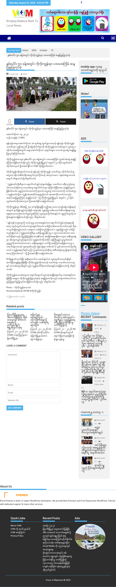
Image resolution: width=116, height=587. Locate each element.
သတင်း (22, 297)
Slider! (85, 93)
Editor (25, 74)
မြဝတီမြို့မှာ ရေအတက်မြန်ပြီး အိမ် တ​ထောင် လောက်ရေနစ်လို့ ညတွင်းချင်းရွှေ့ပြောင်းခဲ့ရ (57, 532)
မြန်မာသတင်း (14, 297)
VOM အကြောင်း (18, 532)
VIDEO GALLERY (91, 237)
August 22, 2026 (91, 274)
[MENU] (113, 38)
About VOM (16, 525)
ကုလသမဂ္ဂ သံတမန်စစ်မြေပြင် (56, 563)
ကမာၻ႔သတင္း (92, 412)
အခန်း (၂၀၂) (49, 525)
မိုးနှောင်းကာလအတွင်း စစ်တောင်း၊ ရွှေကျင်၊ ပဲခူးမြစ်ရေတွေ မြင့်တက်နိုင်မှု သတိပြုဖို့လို (57, 556)
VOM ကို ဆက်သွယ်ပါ (20, 529)
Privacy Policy (17, 536)
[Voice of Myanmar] (9, 38)
